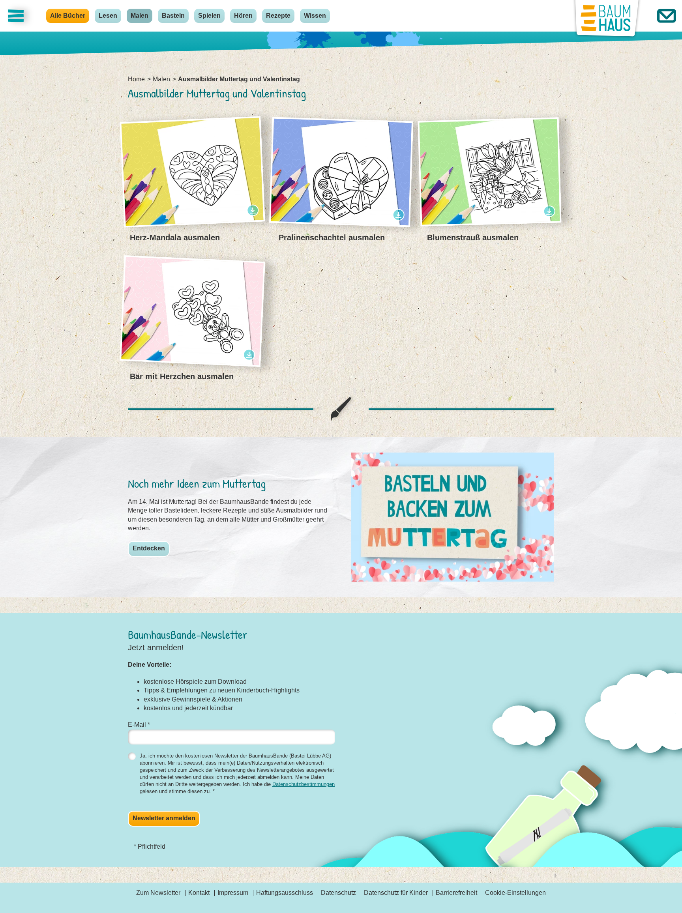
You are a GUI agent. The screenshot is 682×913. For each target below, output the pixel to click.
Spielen (209, 15)
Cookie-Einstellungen (515, 892)
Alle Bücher (67, 15)
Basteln (173, 15)
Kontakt (199, 892)
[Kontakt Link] (666, 15)
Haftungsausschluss (284, 892)
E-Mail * (139, 724)
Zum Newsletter (158, 892)
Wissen (315, 15)
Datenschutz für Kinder (396, 892)
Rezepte (278, 15)
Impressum (232, 892)
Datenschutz (338, 892)
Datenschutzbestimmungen (303, 784)
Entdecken (149, 548)
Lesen (108, 15)
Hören (243, 15)
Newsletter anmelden (164, 818)
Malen (139, 15)
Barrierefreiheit (456, 892)
